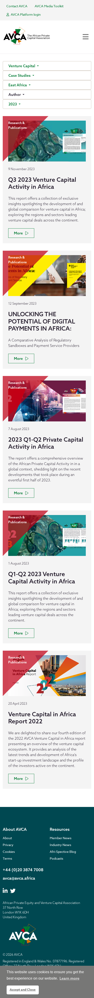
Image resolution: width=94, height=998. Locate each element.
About (7, 838)
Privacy (8, 845)
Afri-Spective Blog (63, 851)
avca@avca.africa (19, 878)
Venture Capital (22, 66)
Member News (60, 838)
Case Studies (19, 75)
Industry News (60, 845)
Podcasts (56, 858)
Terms (7, 858)
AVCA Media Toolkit (49, 6)
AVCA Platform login (25, 14)
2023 (13, 104)
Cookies (9, 851)
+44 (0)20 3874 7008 (23, 869)
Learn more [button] (69, 978)
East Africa (18, 85)
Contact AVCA (16, 6)
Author (15, 94)
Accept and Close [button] (23, 989)
